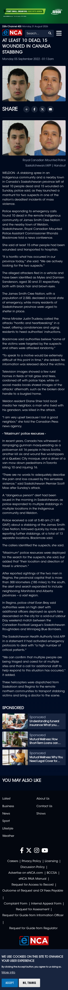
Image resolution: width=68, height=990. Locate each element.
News (6, 813)
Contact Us (44, 806)
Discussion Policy (32, 867)
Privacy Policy (31, 861)
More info (8, 972)
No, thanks (29, 983)
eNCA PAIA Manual (32, 879)
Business (8, 806)
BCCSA (52, 873)
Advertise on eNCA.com (25, 873)
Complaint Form (15, 903)
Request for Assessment (32, 909)
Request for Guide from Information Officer (32, 915)
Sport (6, 821)
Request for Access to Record (32, 884)
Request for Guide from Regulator (33, 928)
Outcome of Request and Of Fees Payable (32, 890)
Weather (8, 836)
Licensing (51, 861)
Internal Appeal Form (46, 903)
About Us (42, 798)
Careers (12, 861)
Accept (10, 983)
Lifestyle (7, 828)
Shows (41, 813)
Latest (6, 798)
